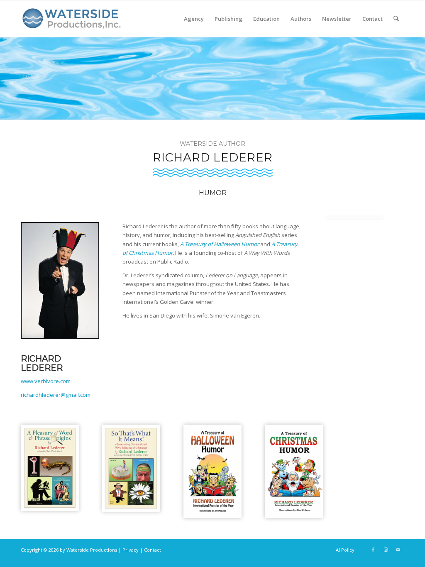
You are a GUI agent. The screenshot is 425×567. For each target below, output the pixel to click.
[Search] (396, 18)
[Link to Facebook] (373, 549)
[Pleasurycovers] (50, 468)
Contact (152, 550)
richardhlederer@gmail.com (55, 394)
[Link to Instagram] (385, 549)
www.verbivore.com (46, 381)
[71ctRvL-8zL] (212, 471)
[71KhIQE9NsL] (294, 471)
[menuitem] (193, 18)
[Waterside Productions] (73, 22)
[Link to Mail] (398, 549)
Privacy (130, 550)
